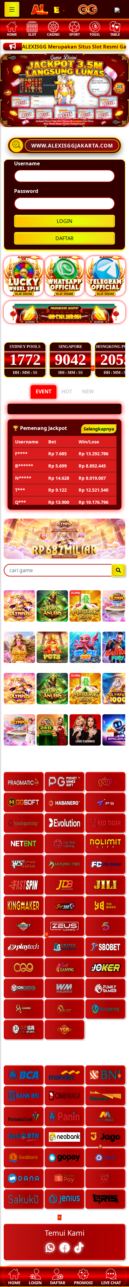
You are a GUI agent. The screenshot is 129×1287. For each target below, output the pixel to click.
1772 (25, 359)
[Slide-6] (68, 118)
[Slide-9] (91, 118)
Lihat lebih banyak (97, 335)
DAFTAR (64, 238)
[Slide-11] (106, 118)
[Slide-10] (98, 118)
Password (26, 191)
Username (27, 163)
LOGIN (64, 221)
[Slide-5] (61, 118)
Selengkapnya (99, 479)
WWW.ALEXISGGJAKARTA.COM (72, 145)
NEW (88, 391)
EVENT (43, 391)
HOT (66, 391)
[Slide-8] (83, 118)
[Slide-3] (46, 118)
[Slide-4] (53, 118)
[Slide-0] (23, 118)
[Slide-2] (38, 118)
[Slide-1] (31, 118)
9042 (70, 359)
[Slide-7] (76, 118)
